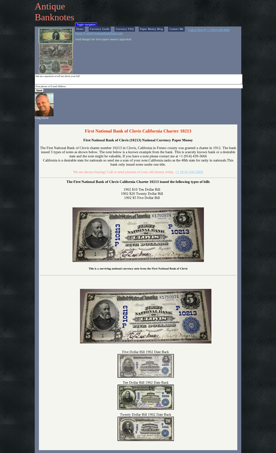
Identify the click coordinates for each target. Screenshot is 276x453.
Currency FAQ (125, 28)
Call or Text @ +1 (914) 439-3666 (209, 30)
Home (80, 28)
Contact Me (176, 28)
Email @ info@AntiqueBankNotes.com (99, 33)
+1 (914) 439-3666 (189, 172)
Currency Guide (99, 28)
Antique (50, 6)
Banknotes (54, 17)
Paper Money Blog (151, 28)
